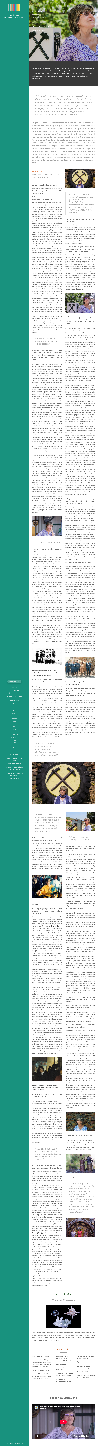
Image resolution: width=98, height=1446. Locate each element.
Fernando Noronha (71, 548)
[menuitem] (14, 687)
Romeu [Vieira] (37, 1233)
